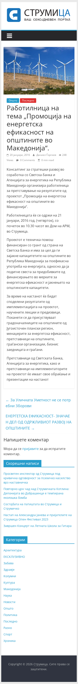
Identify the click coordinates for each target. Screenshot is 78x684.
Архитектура (13, 550)
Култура (9, 582)
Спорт (8, 634)
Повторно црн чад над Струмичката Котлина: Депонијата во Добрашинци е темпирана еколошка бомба (36, 493)
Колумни (10, 576)
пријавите (30, 448)
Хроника (10, 641)
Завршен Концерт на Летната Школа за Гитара (38, 526)
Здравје (9, 570)
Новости (9, 602)
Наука (8, 595)
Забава (9, 563)
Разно (8, 628)
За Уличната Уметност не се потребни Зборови (38, 402)
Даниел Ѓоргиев (46, 155)
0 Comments (27, 160)
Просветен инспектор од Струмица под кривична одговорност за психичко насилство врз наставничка (37, 478)
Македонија (12, 589)
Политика (10, 615)
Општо (13, 100)
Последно (28, 100)
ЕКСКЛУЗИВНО (14, 557)
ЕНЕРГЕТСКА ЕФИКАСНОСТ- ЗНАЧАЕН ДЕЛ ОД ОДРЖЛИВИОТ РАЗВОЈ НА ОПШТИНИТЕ (38, 422)
